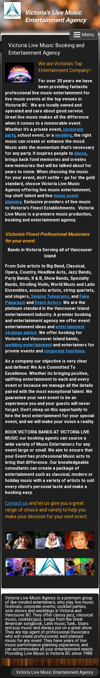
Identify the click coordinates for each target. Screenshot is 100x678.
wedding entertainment (28, 344)
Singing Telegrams (50, 296)
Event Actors (48, 302)
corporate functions (64, 351)
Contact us (16, 503)
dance (80, 153)
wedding (63, 135)
